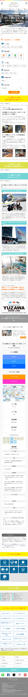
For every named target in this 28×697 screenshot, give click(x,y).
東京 (7, 73)
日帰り (3, 65)
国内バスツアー (4, 9)
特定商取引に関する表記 (19, 660)
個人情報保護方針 (4, 663)
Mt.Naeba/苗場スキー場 (7, 593)
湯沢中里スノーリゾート (19, 595)
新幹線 (15, 57)
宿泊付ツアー (17, 65)
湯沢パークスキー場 (6, 596)
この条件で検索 (14, 92)
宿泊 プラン (21, 58)
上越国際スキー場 (5, 599)
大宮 (15, 73)
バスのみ (24, 65)
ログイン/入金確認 (14, 6)
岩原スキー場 (17, 596)
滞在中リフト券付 (5, 47)
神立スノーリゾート (18, 593)
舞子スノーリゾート (18, 599)
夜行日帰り (9, 65)
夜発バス (9, 57)
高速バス (25, 9)
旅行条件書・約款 (18, 663)
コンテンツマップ (18, 666)
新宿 (3, 73)
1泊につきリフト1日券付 (17, 47)
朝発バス (3, 57)
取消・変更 (3, 666)
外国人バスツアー (12, 9)
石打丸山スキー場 (17, 598)
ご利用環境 (3, 660)
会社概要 (3, 657)
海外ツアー (19, 9)
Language (2, 4)
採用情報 (17, 657)
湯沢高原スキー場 (5, 595)
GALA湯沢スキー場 (6, 598)
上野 (11, 73)
